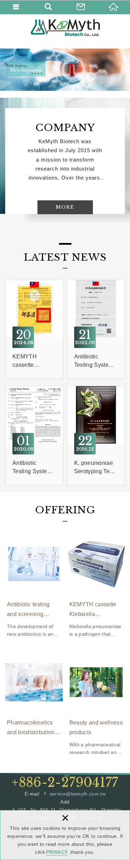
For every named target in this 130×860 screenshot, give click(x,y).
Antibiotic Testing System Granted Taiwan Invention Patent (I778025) (96, 329)
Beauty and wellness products (96, 704)
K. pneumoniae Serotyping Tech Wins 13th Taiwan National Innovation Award (96, 435)
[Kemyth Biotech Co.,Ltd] (65, 27)
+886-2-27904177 (65, 782)
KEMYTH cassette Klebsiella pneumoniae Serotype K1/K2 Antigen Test (34, 329)
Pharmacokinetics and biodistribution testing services (34, 697)
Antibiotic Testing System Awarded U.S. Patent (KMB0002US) (34, 435)
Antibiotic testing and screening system (34, 586)
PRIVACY (57, 852)
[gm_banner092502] (65, 70)
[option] (65, 70)
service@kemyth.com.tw (77, 794)
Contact (81, 7)
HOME (113, 7)
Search (49, 7)
